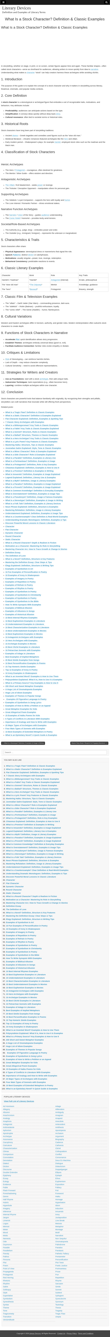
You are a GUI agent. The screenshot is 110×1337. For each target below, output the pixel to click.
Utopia (58, 1317)
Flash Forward (9, 1190)
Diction (6, 1166)
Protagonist (20, 170)
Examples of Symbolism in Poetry (20, 592)
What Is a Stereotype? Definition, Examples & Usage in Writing (34, 500)
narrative (94, 69)
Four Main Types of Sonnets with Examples (25, 728)
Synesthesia (8, 1302)
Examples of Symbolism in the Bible (22, 601)
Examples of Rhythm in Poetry (19, 588)
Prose (57, 1272)
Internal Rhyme (9, 1214)
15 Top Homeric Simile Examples (20, 667)
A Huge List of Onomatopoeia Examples (23, 689)
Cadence (59, 1142)
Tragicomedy (8, 1314)
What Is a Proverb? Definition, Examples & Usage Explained (32, 487)
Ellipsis (58, 1172)
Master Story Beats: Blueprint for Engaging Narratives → (89, 743)
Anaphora (7, 1121)
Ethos (57, 1178)
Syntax (6, 1305)
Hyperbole (7, 1205)
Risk (7, 359)
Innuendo (59, 1211)
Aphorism (7, 1130)
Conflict (58, 1154)
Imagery (6, 1208)
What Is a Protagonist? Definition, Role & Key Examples (31, 464)
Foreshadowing (9, 1193)
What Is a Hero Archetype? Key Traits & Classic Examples (31, 438)
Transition (7, 1317)
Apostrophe (8, 1133)
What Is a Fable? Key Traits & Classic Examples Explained (32, 428)
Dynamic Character (14, 533)
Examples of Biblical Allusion (18, 608)
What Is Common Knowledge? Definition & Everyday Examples (34, 490)
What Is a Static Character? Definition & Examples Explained (33, 415)
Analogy (6, 1118)
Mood (5, 1232)
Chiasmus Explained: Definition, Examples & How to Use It (32, 468)
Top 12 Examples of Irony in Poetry (21, 670)
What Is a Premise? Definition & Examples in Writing (29, 471)
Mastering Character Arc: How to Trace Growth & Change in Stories (36, 549)
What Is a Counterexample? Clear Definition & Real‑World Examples (36, 517)
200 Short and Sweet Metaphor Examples (24, 686)
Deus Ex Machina (62, 1160)
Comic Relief (14, 218)
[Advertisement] (54, 47)
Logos (5, 1223)
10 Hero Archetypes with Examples (21, 640)
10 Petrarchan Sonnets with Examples (22, 650)
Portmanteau (60, 1269)
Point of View (8, 1269)
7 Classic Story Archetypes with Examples (24, 422)
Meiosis (58, 1223)
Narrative (59, 1235)
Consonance (60, 1157)
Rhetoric (6, 1281)
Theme (6, 1308)
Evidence (7, 1184)
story (58, 114)
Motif (57, 1232)
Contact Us (61, 1333)
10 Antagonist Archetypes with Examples (24, 637)
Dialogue (59, 1163)
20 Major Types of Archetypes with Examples (26, 725)
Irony (57, 1214)
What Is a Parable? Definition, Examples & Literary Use (30, 458)
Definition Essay (12, 552)
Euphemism (60, 1181)
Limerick (6, 1220)
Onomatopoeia (61, 1241)
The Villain (9, 185)
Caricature (7, 1145)
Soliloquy (7, 1290)
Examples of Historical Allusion (19, 614)
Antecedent (60, 1124)
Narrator (12, 215)
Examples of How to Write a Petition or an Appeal (27, 706)
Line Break (60, 1220)
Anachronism (8, 1115)
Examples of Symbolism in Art (19, 569)
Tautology (59, 1305)
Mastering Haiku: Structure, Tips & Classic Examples (29, 445)
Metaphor (59, 1226)
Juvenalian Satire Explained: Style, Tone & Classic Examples (33, 448)
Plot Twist (59, 1263)
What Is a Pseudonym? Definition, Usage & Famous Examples (33, 497)
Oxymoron (7, 1245)
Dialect (6, 1163)
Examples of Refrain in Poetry (19, 585)
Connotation (8, 1157)
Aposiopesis (60, 1130)
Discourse (7, 1169)
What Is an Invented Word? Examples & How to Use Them (31, 676)
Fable (5, 1187)
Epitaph (58, 1175)
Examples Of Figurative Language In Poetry (25, 699)
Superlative (8, 1296)
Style (5, 1293)
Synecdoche (60, 1299)
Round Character (13, 536)
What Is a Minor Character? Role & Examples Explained (30, 451)
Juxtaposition (61, 1217)
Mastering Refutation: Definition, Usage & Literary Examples (33, 510)
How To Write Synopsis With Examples (23, 605)
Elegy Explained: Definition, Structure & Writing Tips (29, 565)
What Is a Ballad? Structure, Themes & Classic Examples (31, 435)
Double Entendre (10, 1172)
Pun (57, 1275)
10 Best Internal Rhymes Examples (21, 618)
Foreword (59, 1193)
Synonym (59, 1302)
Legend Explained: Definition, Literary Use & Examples (30, 477)
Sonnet (58, 1290)
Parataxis (59, 1251)
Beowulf (33, 289)
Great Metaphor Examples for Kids (21, 709)
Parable (6, 1248)
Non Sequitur (61, 1238)
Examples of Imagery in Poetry (19, 579)
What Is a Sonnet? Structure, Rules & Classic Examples (30, 432)
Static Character (12, 539)
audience (45, 215)
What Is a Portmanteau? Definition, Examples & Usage (30, 461)
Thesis (58, 1308)
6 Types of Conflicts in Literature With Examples (27, 719)
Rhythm (6, 1284)
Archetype (7, 1136)
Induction (59, 1208)
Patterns (17, 255)
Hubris (6, 1202)
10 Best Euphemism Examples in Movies (24, 634)
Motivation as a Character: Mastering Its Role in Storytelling (32, 546)
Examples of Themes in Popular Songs (23, 696)
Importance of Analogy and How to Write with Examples (31, 722)
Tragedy (58, 1311)
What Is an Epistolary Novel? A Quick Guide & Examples (31, 735)
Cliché (58, 1148)
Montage (59, 1229)
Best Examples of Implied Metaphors (22, 657)
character (31, 72)
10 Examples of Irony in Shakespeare (22, 575)
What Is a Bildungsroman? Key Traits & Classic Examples (31, 425)
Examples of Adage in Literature (20, 653)
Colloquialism (61, 1151)
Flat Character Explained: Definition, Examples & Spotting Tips (34, 419)
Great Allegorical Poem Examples (20, 712)
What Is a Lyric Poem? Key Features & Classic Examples (31, 442)
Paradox (59, 1248)
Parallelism (7, 1251)
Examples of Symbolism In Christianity (23, 595)
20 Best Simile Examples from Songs (22, 660)
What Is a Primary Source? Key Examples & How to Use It (31, 683)
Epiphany (7, 1175)
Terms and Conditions (85, 1333)
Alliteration (59, 1109)
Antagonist (55, 280)
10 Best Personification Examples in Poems (25, 663)
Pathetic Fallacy (62, 1254)
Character (9, 526)
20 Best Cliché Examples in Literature (22, 647)
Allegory (6, 1109)
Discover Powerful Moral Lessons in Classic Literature (30, 523)
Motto (5, 1235)
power (40, 185)
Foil (56, 1190)
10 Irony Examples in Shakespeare (21, 673)
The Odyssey (35, 285)
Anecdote (59, 1121)
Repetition (59, 1278)
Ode (5, 1241)
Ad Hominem (8, 1106)
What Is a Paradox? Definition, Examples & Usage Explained (33, 484)
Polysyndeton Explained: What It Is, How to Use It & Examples (33, 680)
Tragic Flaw (60, 1314)
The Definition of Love (15, 556)
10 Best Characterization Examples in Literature (27, 627)
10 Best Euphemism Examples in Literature (25, 621)
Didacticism (60, 1166)
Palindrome (60, 1245)
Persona (6, 1260)
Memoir (6, 1226)
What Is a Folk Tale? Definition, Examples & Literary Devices (33, 503)
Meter (5, 1229)
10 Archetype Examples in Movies (20, 644)
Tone (5, 1311)
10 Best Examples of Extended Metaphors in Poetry (29, 732)
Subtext (58, 1293)
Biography (59, 1139)
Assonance (8, 1139)
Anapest (58, 1118)
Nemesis (7, 1238)
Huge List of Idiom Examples (18, 693)
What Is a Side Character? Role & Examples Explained (30, 455)
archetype (44, 379)
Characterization (10, 1148)
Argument (59, 1136)
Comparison (8, 1154)
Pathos (6, 1257)
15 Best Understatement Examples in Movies (25, 631)
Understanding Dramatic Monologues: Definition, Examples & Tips (35, 520)
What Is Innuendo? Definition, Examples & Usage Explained (32, 474)
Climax (6, 1151)
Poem (5, 1266)
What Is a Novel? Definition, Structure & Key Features (30, 559)
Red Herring (8, 1278)
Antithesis (59, 1127)
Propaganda (8, 1272)
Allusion (6, 1112)
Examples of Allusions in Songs (20, 611)
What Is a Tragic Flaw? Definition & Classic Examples (29, 412)
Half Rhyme (8, 1199)
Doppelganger (61, 1169)
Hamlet (57, 142)
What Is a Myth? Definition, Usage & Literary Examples (30, 481)
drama (15, 136)
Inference (7, 1211)
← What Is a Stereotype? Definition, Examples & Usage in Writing (23, 743)
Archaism (59, 1133)
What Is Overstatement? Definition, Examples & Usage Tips (32, 494)
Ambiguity (59, 1112)
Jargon (6, 1217)
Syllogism (59, 1296)
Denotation (7, 1160)
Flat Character (11, 530)
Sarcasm (59, 1284)
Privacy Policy (72, 1333)
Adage (58, 1106)
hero (66, 139)
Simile (58, 1287)
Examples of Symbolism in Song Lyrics (23, 702)
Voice (20, 215)
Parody (6, 1254)
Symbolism (7, 1299)
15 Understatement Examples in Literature (25, 624)
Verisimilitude (8, 1320)
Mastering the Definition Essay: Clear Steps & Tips (28, 562)
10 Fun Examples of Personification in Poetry (26, 572)
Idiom (57, 1205)
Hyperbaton (60, 1202)
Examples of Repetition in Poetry (20, 582)
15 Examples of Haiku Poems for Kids (22, 715)
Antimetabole (8, 1127)
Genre (5, 1196)
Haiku (57, 1196)
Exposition (59, 1184)
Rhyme (58, 1281)
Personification (61, 1260)
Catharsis (59, 1145)
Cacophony (8, 1142)
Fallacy (58, 1187)
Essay (5, 1178)
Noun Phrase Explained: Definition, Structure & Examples (31, 507)
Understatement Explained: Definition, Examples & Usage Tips (34, 513)
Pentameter (60, 1257)
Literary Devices (16, 8)
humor (67, 200)
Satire (5, 1287)
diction (31, 255)
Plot (17, 339)
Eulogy (6, 1181)
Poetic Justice (61, 1266)
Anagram (59, 1115)
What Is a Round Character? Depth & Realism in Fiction (30, 543)
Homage (59, 1199)
